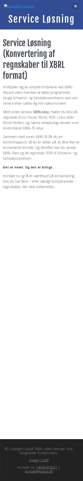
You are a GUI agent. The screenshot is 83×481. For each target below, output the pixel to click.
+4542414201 (46, 467)
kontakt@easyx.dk (39, 471)
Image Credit (39, 460)
